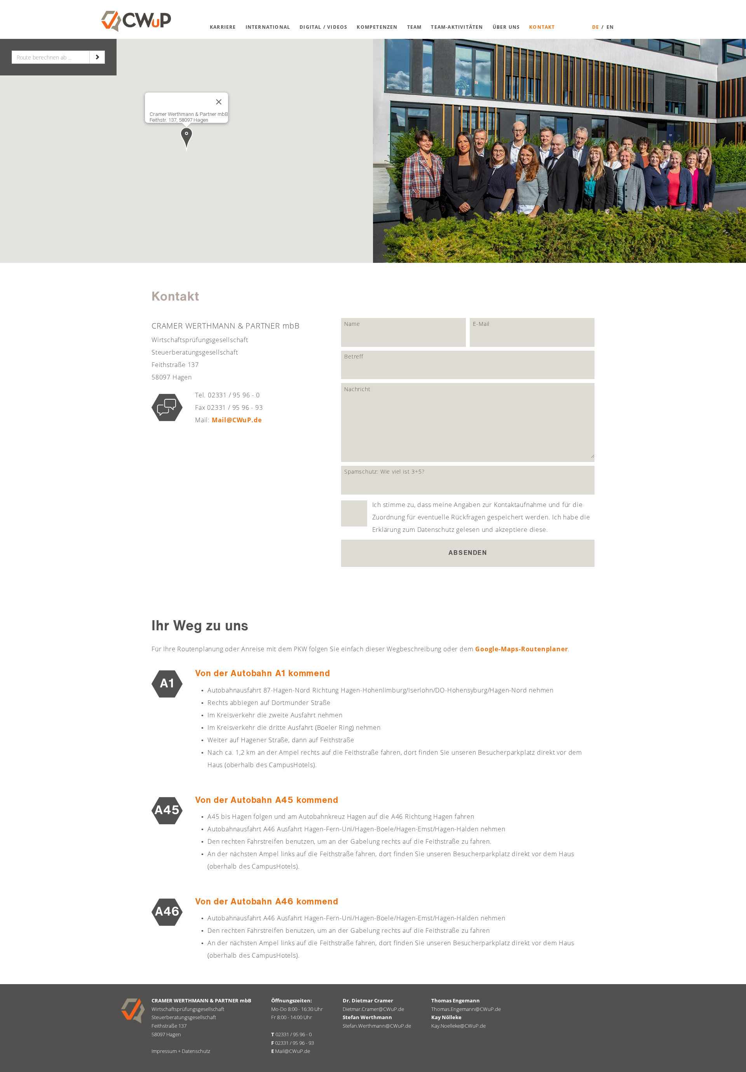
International (268, 27)
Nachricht (357, 389)
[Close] (218, 102)
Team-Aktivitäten (457, 27)
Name (352, 323)
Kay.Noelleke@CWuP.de (458, 1025)
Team (414, 27)
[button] (186, 139)
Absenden (467, 553)
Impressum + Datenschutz (181, 1051)
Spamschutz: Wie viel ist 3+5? (384, 471)
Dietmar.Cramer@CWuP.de (373, 1009)
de (595, 27)
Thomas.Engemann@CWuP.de (466, 1009)
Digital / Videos (323, 27)
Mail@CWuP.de (237, 420)
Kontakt (542, 27)
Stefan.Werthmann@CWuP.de (377, 1025)
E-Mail (481, 323)
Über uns (506, 27)
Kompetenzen (377, 27)
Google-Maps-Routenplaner (521, 649)
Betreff (353, 356)
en (610, 27)
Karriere (223, 27)
